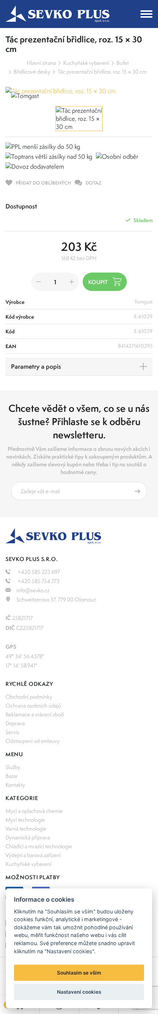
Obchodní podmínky (29, 696)
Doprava (15, 723)
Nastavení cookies (79, 992)
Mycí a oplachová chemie (34, 810)
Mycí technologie (25, 819)
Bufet (122, 62)
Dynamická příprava (28, 837)
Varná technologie (26, 828)
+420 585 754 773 (38, 581)
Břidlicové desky (32, 71)
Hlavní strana (41, 62)
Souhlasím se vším (79, 973)
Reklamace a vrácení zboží (35, 714)
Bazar (12, 775)
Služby (13, 767)
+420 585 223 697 (38, 571)
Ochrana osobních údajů (33, 705)
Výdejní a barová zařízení (33, 855)
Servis (12, 732)
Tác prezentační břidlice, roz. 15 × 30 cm (102, 71)
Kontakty (15, 784)
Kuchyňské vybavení (86, 62)
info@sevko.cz (33, 590)
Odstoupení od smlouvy (33, 740)
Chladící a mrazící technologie (39, 846)
